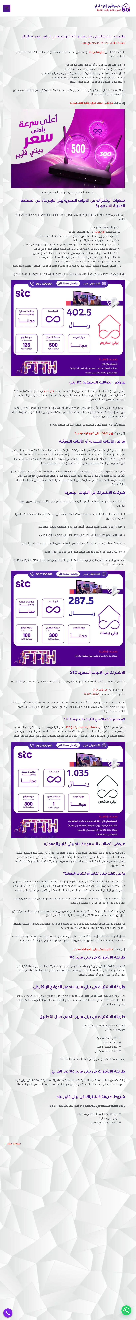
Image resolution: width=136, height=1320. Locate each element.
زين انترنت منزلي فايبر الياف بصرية (94, 433)
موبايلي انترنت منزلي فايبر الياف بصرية (91, 102)
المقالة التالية (12, 1143)
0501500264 (100, 689)
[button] (126, 1310)
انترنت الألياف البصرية (113, 42)
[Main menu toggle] (6, 8)
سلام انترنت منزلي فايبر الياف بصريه (93, 949)
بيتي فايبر (99, 231)
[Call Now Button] (7, 1313)
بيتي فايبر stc (96, 52)
